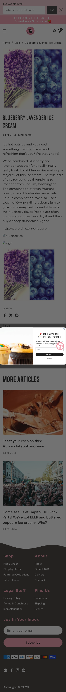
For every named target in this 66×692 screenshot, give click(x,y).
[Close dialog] (64, 329)
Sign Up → (49, 354)
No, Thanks (49, 358)
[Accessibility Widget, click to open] (60, 346)
